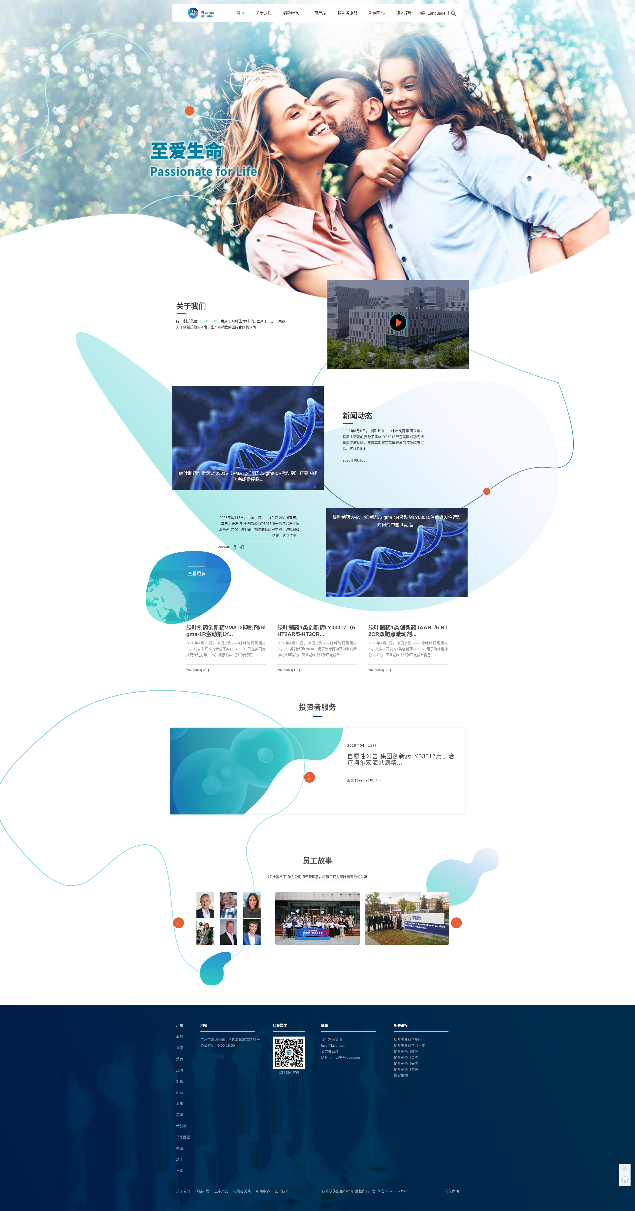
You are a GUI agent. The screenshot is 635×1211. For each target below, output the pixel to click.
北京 (179, 1081)
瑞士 (179, 1159)
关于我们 (264, 13)
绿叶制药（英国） (408, 1057)
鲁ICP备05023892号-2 (389, 1191)
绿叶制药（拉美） (408, 1069)
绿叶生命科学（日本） (411, 1045)
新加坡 (181, 1126)
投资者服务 (347, 13)
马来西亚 (183, 1137)
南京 (179, 1092)
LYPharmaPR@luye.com (340, 1057)
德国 (179, 1148)
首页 (240, 13)
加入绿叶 (404, 13)
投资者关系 (242, 1191)
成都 (179, 1037)
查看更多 (197, 573)
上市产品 (318, 13)
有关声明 (452, 1191)
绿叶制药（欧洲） (408, 1051)
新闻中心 (377, 13)
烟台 (179, 1059)
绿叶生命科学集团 (408, 1040)
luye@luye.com (333, 1045)
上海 (179, 1070)
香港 (179, 1048)
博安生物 (401, 1075)
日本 (179, 1171)
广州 (179, 1025)
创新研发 (291, 13)
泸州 (179, 1104)
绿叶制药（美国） (408, 1063)
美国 (179, 1115)
